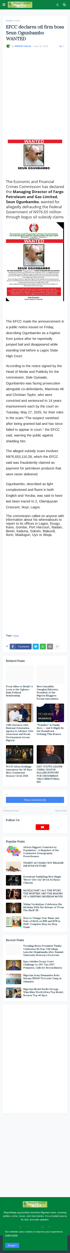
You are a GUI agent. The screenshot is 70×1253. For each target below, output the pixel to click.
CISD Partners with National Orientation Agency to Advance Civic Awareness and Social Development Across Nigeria (19, 732)
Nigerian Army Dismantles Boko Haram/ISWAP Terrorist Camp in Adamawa (42, 978)
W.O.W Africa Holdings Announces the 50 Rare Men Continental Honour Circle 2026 (19, 771)
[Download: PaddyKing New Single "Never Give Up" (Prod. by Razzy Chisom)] (13, 880)
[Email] (50, 646)
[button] (4, 5)
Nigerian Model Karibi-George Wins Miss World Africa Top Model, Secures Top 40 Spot (43, 992)
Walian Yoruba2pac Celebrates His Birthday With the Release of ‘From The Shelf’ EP (43, 907)
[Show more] (57, 646)
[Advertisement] (35, 93)
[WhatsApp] (43, 646)
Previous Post (11, 811)
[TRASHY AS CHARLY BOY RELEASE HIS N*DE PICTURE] (13, 866)
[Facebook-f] (13, 827)
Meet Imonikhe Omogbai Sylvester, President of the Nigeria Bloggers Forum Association (47, 692)
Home (9, 21)
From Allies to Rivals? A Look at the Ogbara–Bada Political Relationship (19, 691)
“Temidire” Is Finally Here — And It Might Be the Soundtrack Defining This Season (50, 729)
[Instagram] (57, 827)
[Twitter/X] (27, 827)
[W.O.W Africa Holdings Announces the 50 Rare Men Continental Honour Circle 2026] (19, 754)
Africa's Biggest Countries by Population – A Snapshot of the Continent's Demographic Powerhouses (41, 852)
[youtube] (42, 827)
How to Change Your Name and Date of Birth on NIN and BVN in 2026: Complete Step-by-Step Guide (41, 923)
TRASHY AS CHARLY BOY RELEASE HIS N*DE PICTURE (43, 864)
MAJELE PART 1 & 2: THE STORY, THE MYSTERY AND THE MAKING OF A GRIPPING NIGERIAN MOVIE (43, 893)
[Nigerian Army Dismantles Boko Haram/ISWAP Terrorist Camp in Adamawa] (13, 979)
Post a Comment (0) (35, 800)
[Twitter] (36, 646)
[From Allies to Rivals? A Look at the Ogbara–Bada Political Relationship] (19, 674)
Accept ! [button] (12, 1245)
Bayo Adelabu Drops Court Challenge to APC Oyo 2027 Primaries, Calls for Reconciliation (42, 964)
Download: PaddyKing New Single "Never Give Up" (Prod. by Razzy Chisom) (42, 879)
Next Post (60, 811)
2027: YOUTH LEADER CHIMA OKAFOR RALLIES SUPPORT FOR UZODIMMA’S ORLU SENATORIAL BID (49, 774)
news (17, 21)
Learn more (11, 1235)
